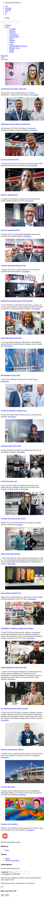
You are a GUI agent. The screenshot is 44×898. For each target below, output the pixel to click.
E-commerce (13, 35)
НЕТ (7, 895)
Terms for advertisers (12, 860)
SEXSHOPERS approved (18, 46)
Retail (11, 38)
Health (11, 50)
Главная (8, 25)
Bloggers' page (14, 48)
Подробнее (34, 95)
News (7, 27)
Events (11, 42)
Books (11, 52)
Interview (12, 33)
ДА (3, 895)
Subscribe (5, 872)
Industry (12, 40)
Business (12, 31)
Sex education (14, 36)
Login (7, 18)
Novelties (12, 29)
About (7, 858)
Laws (11, 44)
